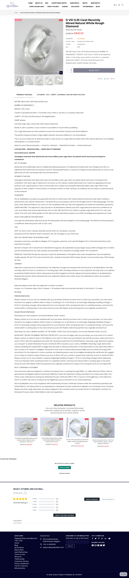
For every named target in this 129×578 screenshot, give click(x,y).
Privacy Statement (21, 563)
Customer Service (21, 561)
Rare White (74, 3)
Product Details (24, 95)
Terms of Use (19, 554)
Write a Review (92, 499)
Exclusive (75, 7)
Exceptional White (59, 3)
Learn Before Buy (21, 552)
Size (46, 3)
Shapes (65, 7)
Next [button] (116, 431)
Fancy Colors (53, 7)
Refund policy (19, 568)
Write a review (65, 467)
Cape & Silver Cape (36, 7)
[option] (19, 81)
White (84, 3)
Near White (95, 3)
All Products (19, 547)
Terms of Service (21, 566)
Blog (98, 7)
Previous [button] (13, 431)
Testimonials (88, 7)
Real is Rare (19, 550)
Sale (61, 20)
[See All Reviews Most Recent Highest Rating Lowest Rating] (108, 499)
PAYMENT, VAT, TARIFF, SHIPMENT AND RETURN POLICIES (61, 95)
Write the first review (64, 515)
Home (30, 3)
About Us (38, 3)
